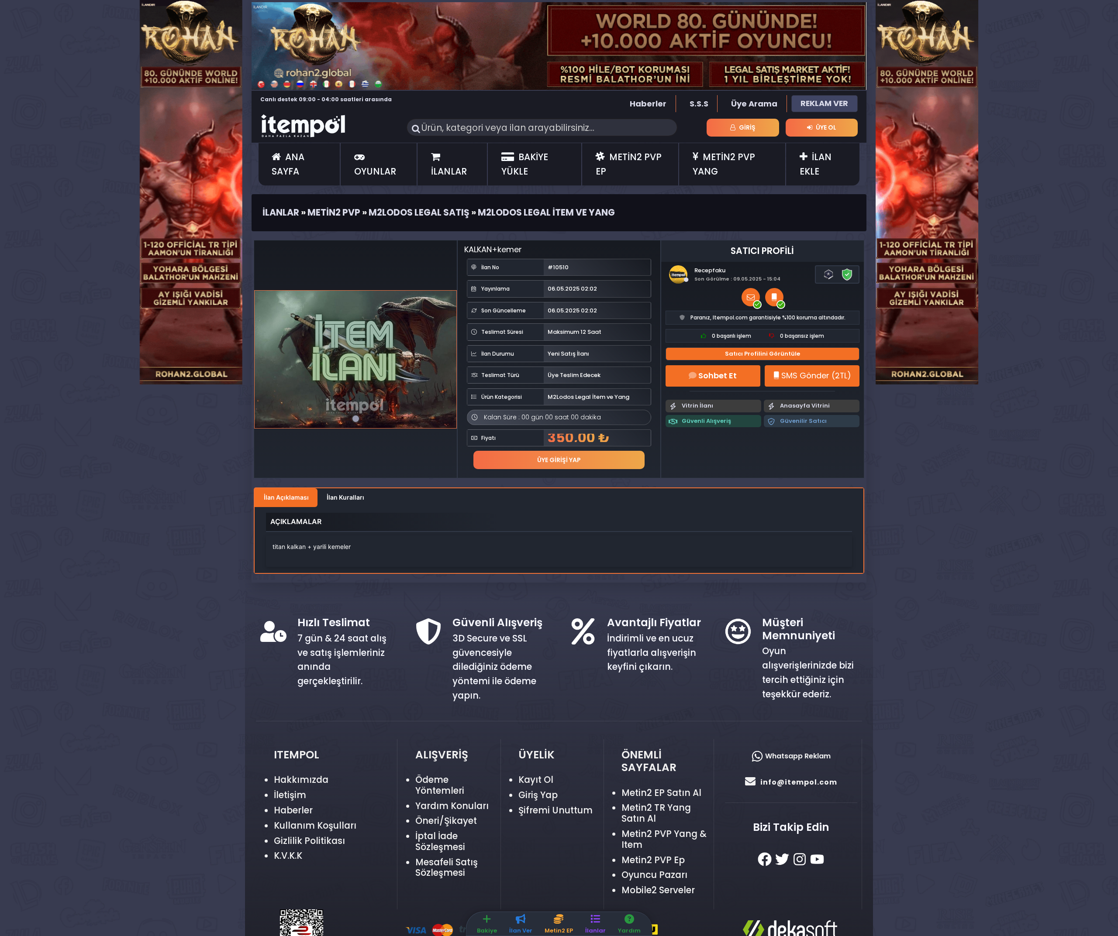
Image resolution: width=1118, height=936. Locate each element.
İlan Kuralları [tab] (345, 497)
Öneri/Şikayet (446, 820)
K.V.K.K (288, 855)
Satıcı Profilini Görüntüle (762, 354)
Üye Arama (754, 103)
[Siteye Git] (191, 191)
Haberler (648, 103)
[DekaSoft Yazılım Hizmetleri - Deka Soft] (802, 927)
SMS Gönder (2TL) (815, 375)
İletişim (290, 795)
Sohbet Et (717, 375)
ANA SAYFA (288, 164)
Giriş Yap (538, 795)
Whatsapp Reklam (797, 756)
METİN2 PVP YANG (724, 164)
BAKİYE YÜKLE (524, 164)
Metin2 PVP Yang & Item (664, 839)
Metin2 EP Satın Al (661, 792)
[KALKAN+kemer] (355, 359)
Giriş (747, 127)
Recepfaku (709, 270)
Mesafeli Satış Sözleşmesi (446, 867)
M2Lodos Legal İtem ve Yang (546, 212)
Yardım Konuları (452, 805)
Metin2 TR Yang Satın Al (656, 813)
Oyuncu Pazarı (654, 874)
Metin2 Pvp (333, 212)
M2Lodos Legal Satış (419, 212)
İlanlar (280, 212)
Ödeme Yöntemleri (439, 785)
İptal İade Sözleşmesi (440, 841)
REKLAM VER (824, 103)
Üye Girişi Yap (559, 460)
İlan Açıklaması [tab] (286, 497)
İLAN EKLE (816, 164)
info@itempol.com (798, 782)
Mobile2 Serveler (658, 890)
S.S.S (699, 103)
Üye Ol (825, 127)
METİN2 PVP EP (629, 164)
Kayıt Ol (535, 779)
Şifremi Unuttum (555, 810)
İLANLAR (449, 171)
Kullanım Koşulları (315, 825)
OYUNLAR (375, 171)
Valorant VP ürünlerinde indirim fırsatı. (318, 99)
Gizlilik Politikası (309, 840)
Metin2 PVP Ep (653, 860)
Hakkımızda (301, 779)
